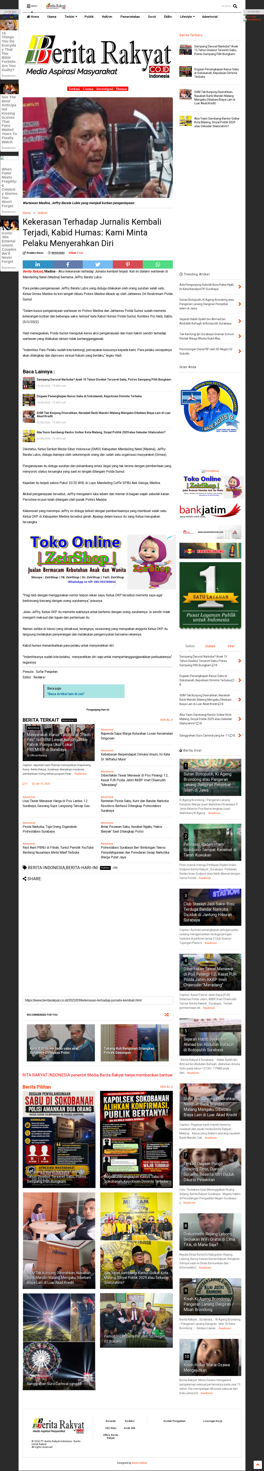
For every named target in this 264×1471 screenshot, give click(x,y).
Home (34, 16)
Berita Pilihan (37, 1087)
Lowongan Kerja (212, 1421)
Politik (89, 16)
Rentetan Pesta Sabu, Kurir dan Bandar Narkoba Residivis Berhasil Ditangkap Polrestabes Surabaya (135, 805)
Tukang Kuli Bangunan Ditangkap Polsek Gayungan (129, 1051)
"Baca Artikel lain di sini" (66, 694)
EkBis (168, 16)
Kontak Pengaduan (174, 1421)
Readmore (80, 773)
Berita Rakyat (139, 1463)
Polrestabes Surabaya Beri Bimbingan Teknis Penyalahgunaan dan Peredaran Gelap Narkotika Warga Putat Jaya (135, 852)
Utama (51, 16)
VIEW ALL (165, 1086)
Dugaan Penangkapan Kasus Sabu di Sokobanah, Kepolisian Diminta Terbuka (89, 396)
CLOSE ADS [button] (10, 12)
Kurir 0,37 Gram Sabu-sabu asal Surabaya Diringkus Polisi (54, 1051)
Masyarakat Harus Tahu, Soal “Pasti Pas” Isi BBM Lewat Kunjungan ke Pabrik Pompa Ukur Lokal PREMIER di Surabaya (59, 742)
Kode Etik (129, 1428)
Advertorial (210, 16)
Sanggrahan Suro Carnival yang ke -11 (57, 1384)
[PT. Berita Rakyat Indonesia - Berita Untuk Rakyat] (56, 7)
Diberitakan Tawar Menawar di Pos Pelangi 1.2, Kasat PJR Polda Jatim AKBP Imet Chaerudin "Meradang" (134, 780)
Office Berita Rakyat (110, 1436)
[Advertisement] (98, 910)
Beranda (111, 1421)
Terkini (69, 16)
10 (187, 1356)
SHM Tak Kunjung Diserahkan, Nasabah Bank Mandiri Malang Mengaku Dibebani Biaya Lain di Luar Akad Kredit (104, 414)
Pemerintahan (130, 16)
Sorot (152, 16)
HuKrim (107, 16)
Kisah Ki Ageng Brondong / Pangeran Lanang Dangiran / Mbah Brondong (209, 1304)
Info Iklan (110, 1428)
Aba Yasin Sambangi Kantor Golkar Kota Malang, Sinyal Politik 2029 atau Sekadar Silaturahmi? (101, 432)
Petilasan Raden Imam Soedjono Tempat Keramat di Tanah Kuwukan (210, 850)
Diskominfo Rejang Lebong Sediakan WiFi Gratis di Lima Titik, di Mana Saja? (209, 1239)
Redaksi (129, 1421)
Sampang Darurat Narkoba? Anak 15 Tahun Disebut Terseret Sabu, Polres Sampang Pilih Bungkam (104, 379)
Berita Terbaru (190, 35)
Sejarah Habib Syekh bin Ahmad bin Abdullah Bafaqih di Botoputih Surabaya (209, 1044)
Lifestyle (186, 16)
